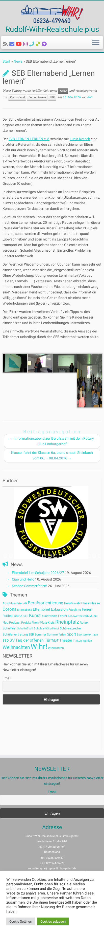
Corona (9, 609)
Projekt (26, 622)
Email (7, 678)
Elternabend (17, 97)
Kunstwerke (49, 616)
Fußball (8, 616)
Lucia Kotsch (80, 139)
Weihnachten (16, 647)
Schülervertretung (15, 634)
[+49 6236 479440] (32, 44)
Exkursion (59, 609)
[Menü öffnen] (95, 42)
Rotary (84, 622)
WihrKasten (56, 648)
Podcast (14, 622)
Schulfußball (25, 628)
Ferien (87, 609)
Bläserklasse (90, 603)
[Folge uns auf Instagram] (26, 44)
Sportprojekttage (87, 634)
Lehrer (62, 616)
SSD (6, 640)
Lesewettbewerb (78, 616)
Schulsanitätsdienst (46, 628)
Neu (5, 622)
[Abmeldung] (45, 44)
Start (6, 61)
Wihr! (39, 646)
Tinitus (77, 640)
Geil (89, 97)
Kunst (35, 615)
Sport (71, 634)
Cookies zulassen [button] (53, 921)
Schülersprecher (71, 628)
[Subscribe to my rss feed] (6, 44)
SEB (52, 97)
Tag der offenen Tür (32, 640)
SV (12, 640)
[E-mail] (12, 44)
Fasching (74, 609)
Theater (65, 640)
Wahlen (87, 640)
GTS (25, 616)
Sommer (40, 634)
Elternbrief (41, 609)
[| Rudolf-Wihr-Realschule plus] (52, 13)
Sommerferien (56, 634)
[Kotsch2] (40, 363)
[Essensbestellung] (39, 44)
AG (25, 603)
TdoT (55, 640)
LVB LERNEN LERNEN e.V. (29, 139)
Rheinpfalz (67, 622)
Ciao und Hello (23, 579)
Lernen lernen (37, 97)
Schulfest (9, 628)
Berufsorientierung (45, 602)
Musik (93, 616)
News (18, 61)
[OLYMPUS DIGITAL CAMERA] (15, 363)
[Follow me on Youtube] (19, 44)
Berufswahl (72, 603)
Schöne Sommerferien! (29, 586)
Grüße (18, 616)
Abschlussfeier (12, 603)
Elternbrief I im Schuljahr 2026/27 (38, 573)
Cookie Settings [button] (20, 921)
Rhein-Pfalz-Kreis (43, 622)
